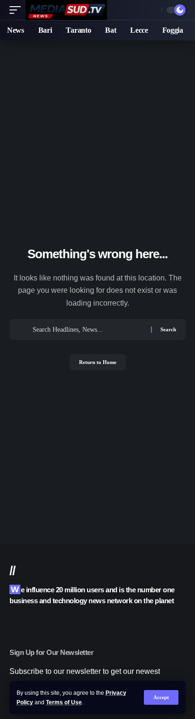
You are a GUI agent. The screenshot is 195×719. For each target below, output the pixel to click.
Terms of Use (64, 702)
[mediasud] (66, 10)
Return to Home (97, 362)
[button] (161, 697)
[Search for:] (88, 329)
